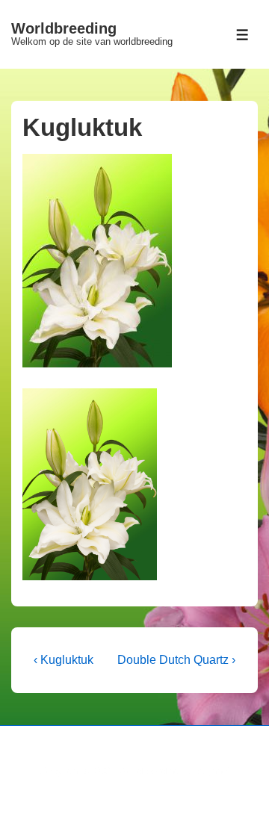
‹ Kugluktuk (63, 659)
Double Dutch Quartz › (176, 659)
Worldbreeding (64, 28)
